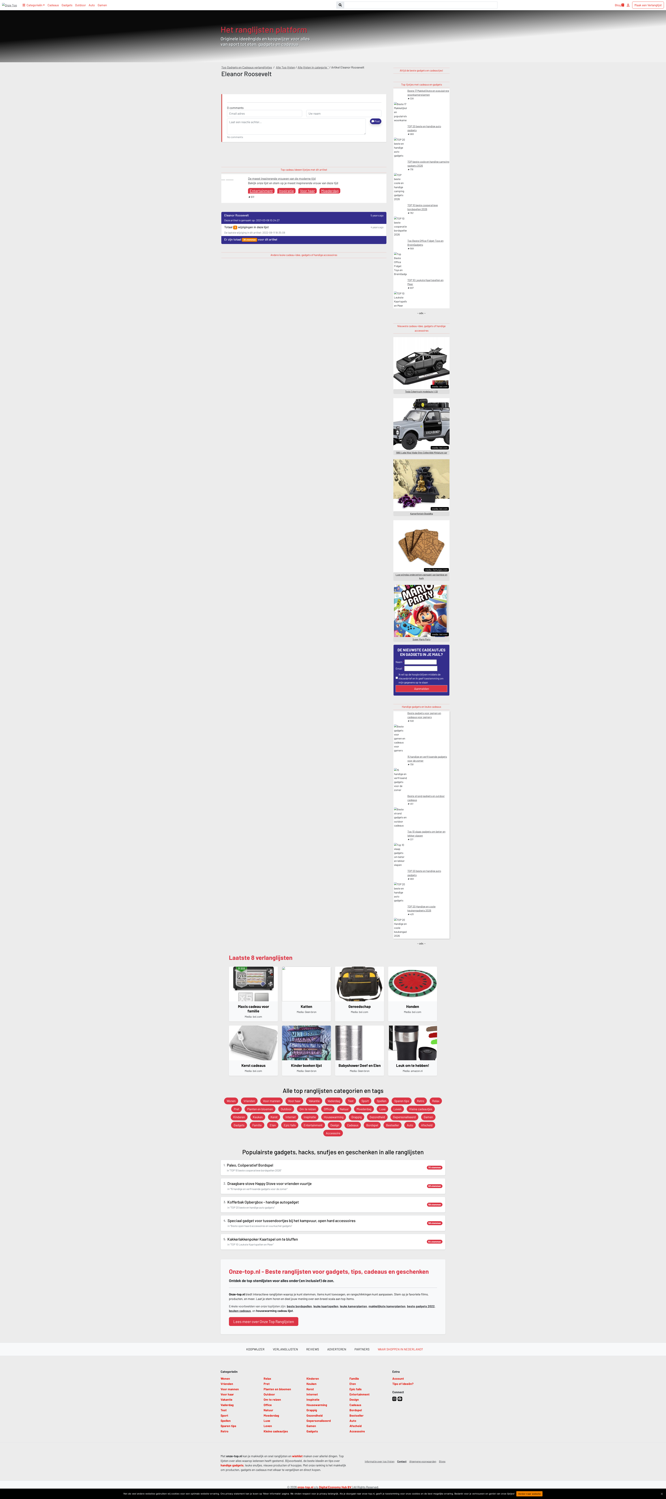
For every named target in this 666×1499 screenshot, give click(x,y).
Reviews (312, 1349)
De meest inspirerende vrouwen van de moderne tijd (282, 178)
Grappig (356, 1117)
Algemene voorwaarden (422, 1461)
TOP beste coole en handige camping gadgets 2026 (428, 163)
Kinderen (239, 1117)
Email (399, 668)
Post (377, 121)
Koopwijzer (255, 1349)
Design (334, 1125)
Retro (420, 1101)
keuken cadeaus (240, 1311)
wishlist (297, 1456)
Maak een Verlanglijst (648, 5)
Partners (362, 1349)
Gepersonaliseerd (404, 1117)
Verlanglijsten (285, 1349)
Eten (273, 1125)
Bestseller (392, 1125)
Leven (397, 1109)
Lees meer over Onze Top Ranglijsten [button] (263, 1321)
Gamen (102, 5)
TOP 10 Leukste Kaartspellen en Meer (425, 282)
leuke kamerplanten (353, 1306)
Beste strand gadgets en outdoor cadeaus (426, 798)
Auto (92, 5)
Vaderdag (334, 1101)
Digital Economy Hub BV (335, 1487)
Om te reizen (308, 1109)
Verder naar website (529, 1493)
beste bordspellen (299, 1306)
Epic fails (290, 1125)
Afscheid (427, 1125)
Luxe (382, 1109)
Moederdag (330, 191)
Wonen (231, 1101)
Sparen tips (401, 1101)
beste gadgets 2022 (421, 1306)
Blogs (442, 1461)
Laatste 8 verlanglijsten (260, 957)
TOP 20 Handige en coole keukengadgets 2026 (421, 908)
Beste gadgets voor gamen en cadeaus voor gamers (424, 715)
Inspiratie (286, 191)
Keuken (258, 1117)
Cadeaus (53, 5)
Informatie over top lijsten (379, 1461)
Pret (236, 1109)
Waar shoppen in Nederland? (400, 1349)
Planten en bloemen (260, 1109)
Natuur (344, 1109)
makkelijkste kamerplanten (387, 1306)
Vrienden (249, 1101)
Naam (399, 661)
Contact (402, 1461)
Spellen (381, 1101)
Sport (365, 1101)
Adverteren (336, 1349)
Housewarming (333, 1117)
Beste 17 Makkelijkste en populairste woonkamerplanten (428, 92)
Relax (435, 1101)
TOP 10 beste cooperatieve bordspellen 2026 (422, 207)
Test (350, 1101)
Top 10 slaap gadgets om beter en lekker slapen (426, 833)
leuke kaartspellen (325, 1306)
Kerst (274, 1117)
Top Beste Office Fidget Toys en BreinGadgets (425, 242)
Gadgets (67, 5)
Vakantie (314, 1101)
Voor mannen (271, 1101)
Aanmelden (421, 689)
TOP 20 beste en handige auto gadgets (424, 128)
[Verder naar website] (661, 1494)
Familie (257, 1125)
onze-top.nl (305, 1487)
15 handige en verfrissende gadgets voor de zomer (427, 758)
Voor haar (307, 191)
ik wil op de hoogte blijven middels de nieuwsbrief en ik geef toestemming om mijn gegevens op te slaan (421, 678)
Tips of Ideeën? (402, 1384)
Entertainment (261, 191)
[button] (33, 5)
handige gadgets (232, 1465)
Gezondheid (377, 1117)
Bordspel (372, 1125)
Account (398, 1378)
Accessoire (333, 1133)
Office (328, 1109)
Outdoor (80, 5)
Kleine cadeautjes (420, 1109)
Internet (290, 1117)
